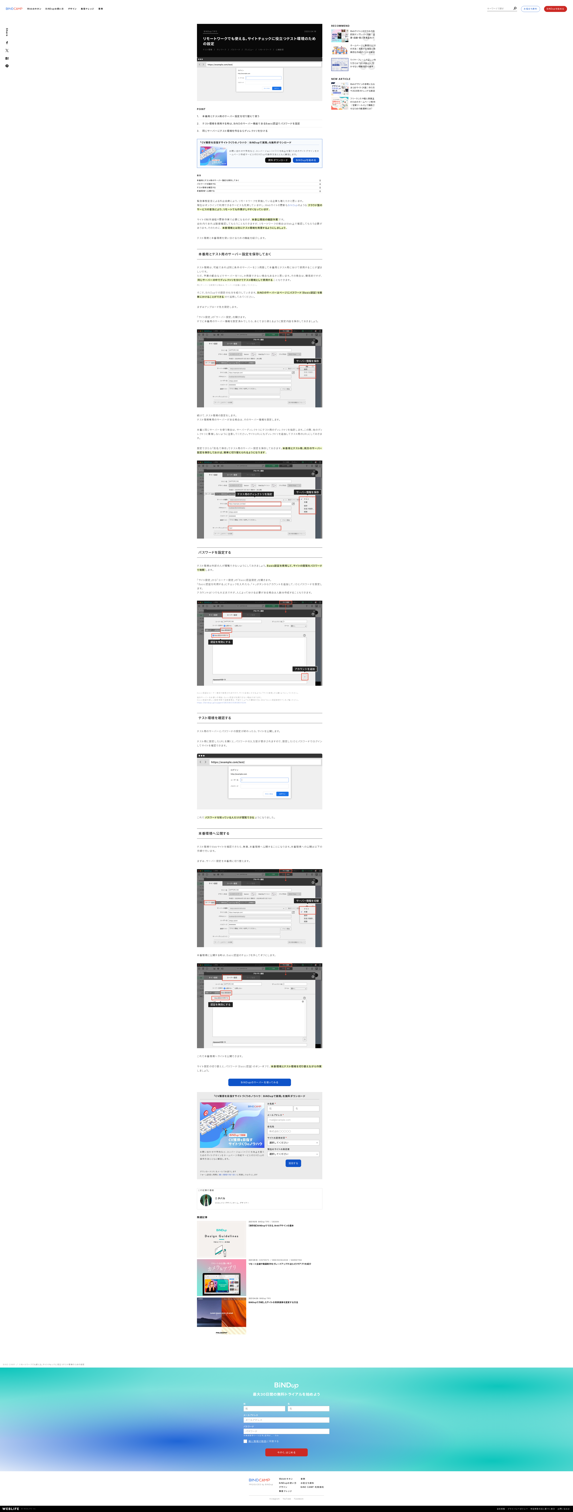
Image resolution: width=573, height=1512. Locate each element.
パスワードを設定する (206, 184)
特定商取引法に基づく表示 (543, 1509)
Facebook (299, 1499)
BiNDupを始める (555, 9)
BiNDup (293, 205)
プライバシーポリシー (518, 1509)
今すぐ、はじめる (286, 1452)
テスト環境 (207, 49)
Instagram (274, 1499)
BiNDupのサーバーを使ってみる (259, 1082)
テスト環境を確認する (206, 187)
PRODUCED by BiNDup (261, 1484)
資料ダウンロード (278, 160)
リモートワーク (264, 49)
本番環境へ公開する (206, 191)
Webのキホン (34, 9)
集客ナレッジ (87, 9)
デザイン (72, 9)
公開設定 (280, 49)
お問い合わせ (564, 1509)
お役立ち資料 (530, 9)
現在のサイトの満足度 (278, 1149)
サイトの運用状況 (276, 1138)
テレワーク (221, 49)
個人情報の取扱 (257, 1441)
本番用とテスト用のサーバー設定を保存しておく (218, 180)
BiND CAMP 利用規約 (312, 1487)
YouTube (287, 1499)
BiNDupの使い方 (55, 9)
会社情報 (501, 1509)
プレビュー (249, 49)
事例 (100, 9)
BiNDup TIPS (210, 31)
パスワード (235, 49)
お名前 (270, 1104)
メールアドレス (274, 1115)
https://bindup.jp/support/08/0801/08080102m (221, 703)
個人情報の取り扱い (228, 1175)
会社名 (270, 1126)
